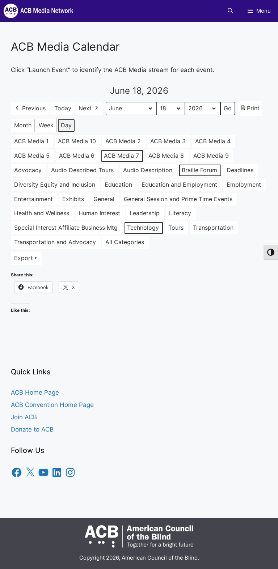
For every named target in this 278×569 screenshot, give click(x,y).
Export (23, 258)
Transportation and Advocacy (55, 242)
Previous (34, 108)
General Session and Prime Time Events (178, 199)
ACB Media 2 (123, 141)
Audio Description (147, 170)
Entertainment (33, 199)
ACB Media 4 (213, 141)
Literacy (180, 213)
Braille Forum (199, 170)
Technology (143, 227)
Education (118, 184)
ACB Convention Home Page (52, 404)
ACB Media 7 (121, 155)
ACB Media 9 (211, 155)
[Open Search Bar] (230, 11)
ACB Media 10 (77, 141)
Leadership (145, 213)
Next (85, 108)
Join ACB (24, 417)
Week (46, 125)
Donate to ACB (32, 429)
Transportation (213, 227)
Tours (176, 227)
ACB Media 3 (168, 141)
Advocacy (28, 170)
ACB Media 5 (32, 155)
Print (250, 110)
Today (62, 108)
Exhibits (73, 199)
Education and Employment (179, 184)
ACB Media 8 (166, 155)
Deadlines (240, 170)
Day (66, 125)
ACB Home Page (35, 392)
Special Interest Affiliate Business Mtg (66, 227)
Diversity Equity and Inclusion (54, 184)
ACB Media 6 (76, 155)
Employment (244, 184)
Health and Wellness (41, 213)
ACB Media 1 (31, 141)
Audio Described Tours (82, 170)
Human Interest (99, 213)
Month (22, 125)
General (103, 199)
